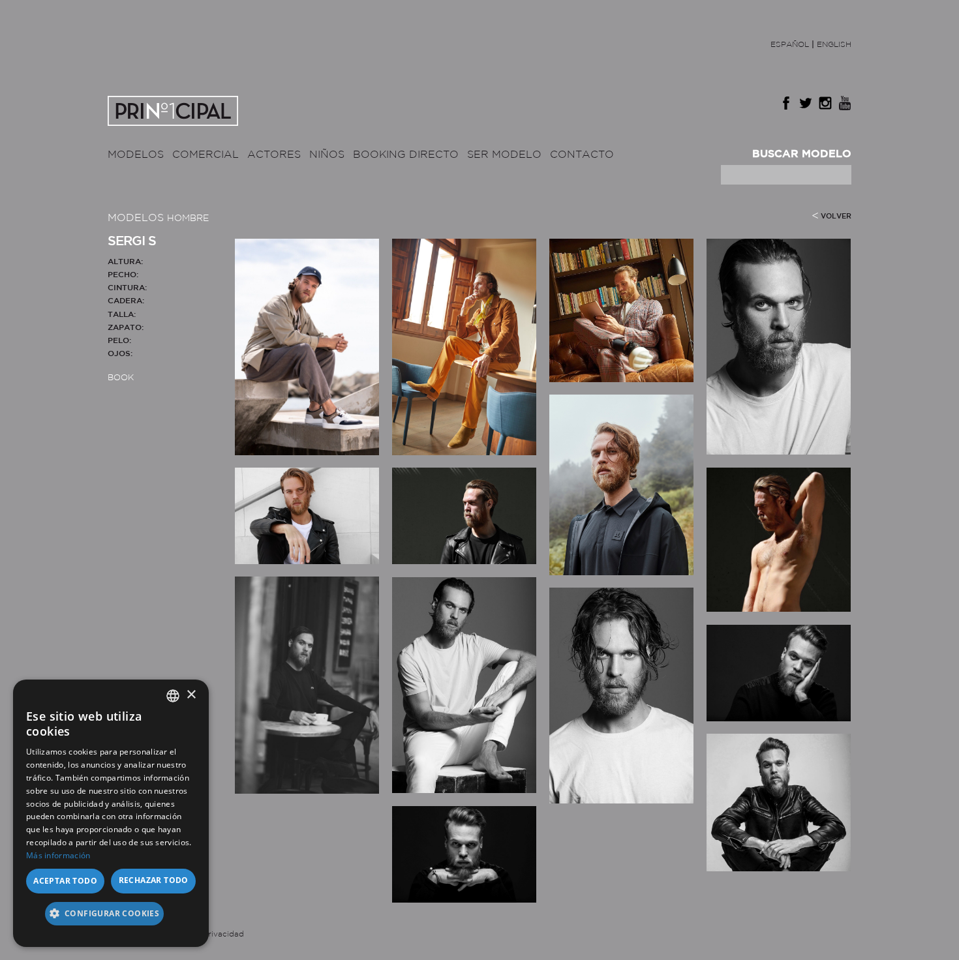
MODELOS (136, 155)
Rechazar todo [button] (154, 880)
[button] (111, 918)
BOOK (121, 378)
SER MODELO (504, 155)
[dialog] (111, 813)
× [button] (191, 695)
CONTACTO (582, 155)
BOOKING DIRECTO (406, 155)
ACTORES (274, 155)
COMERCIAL (205, 155)
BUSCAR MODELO (801, 154)
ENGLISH (834, 44)
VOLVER (836, 216)
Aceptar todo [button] (65, 880)
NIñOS (326, 155)
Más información (58, 855)
